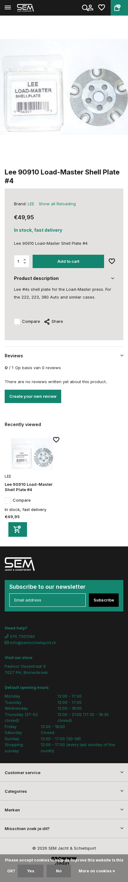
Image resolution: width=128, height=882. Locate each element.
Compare (31, 321)
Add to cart (68, 261)
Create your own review (33, 396)
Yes (30, 871)
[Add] (17, 529)
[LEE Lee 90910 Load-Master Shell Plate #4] (32, 454)
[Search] (86, 8)
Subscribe (104, 599)
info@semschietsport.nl (33, 642)
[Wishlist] (101, 8)
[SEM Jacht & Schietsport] (33, 8)
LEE (31, 203)
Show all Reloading (57, 203)
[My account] (90, 7)
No (59, 871)
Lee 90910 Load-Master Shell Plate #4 (29, 487)
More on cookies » (97, 871)
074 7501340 (22, 636)
